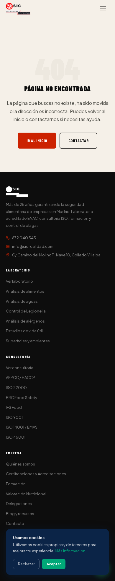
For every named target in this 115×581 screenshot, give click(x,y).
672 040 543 (24, 237)
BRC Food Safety (21, 397)
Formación (16, 483)
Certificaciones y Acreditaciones (36, 473)
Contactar (78, 140)
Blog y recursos (20, 513)
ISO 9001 (14, 417)
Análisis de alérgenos (25, 321)
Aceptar (54, 564)
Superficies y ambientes (28, 340)
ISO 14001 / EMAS (21, 427)
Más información (70, 551)
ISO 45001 (15, 437)
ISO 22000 (16, 387)
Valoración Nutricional (26, 494)
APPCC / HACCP (20, 377)
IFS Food (14, 407)
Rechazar (26, 564)
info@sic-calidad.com (32, 246)
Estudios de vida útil (24, 330)
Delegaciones (19, 503)
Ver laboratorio (19, 281)
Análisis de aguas (22, 301)
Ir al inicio (37, 140)
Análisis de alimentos (25, 291)
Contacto (15, 523)
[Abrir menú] (102, 8)
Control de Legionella (26, 311)
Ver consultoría (19, 367)
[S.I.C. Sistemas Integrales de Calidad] (18, 9)
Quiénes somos (20, 464)
